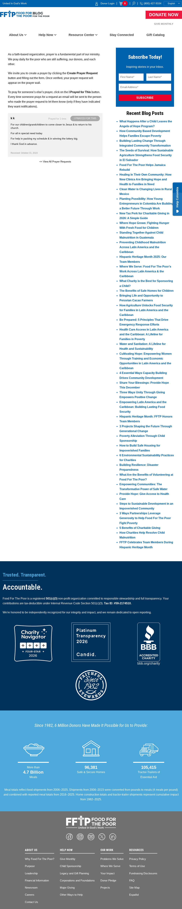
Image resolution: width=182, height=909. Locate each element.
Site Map (134, 887)
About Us (16, 35)
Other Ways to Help (71, 894)
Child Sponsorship (70, 866)
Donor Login (107, 3)
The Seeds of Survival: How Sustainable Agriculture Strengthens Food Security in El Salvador (146, 155)
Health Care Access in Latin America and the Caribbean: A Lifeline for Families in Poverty (143, 334)
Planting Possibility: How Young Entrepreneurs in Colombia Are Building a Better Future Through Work (146, 203)
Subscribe (145, 97)
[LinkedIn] (112, 836)
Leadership (31, 873)
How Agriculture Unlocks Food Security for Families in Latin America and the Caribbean (146, 310)
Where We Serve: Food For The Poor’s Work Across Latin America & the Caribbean (145, 271)
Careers (29, 894)
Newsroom (31, 887)
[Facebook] (69, 836)
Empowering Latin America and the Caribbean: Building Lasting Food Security (143, 407)
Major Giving (67, 887)
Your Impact (107, 873)
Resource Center (81, 35)
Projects (105, 887)
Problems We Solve (112, 858)
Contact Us (31, 901)
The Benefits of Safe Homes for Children (146, 290)
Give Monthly (163, 23)
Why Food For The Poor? (39, 858)
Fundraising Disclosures (143, 873)
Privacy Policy (137, 858)
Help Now (46, 35)
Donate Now (163, 14)
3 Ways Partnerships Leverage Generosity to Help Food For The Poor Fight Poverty (145, 518)
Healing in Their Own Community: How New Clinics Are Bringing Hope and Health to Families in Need (145, 179)
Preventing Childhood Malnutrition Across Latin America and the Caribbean (142, 247)
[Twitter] (101, 836)
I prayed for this (85, 118)
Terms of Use (137, 866)
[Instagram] (80, 836)
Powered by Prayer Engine (21, 167)
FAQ (132, 880)
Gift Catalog (155, 35)
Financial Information (37, 880)
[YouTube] (91, 836)
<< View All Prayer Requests (55, 161)
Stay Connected (122, 35)
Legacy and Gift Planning (74, 873)
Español (134, 894)
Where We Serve (110, 866)
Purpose (30, 866)
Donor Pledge (108, 880)
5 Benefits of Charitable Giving (139, 527)
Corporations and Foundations (77, 880)
